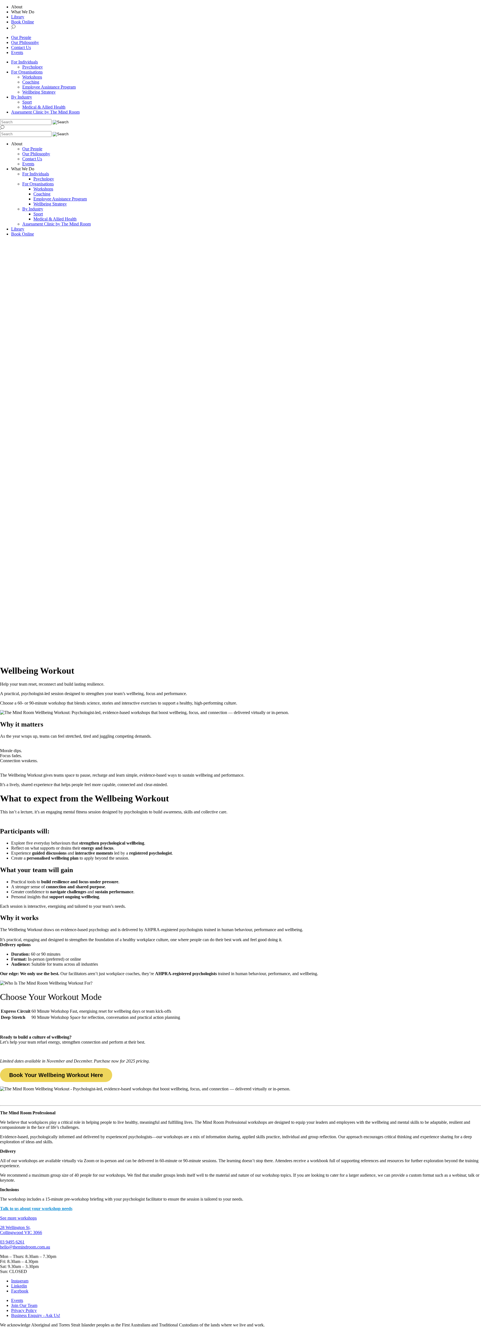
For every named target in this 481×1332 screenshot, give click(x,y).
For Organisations (27, 72)
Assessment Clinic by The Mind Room (45, 112)
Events (17, 52)
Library (17, 16)
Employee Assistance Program (49, 87)
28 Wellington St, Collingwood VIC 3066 (21, 1230)
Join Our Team (24, 1305)
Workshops (32, 77)
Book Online (22, 21)
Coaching (30, 82)
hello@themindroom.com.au (25, 1247)
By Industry (21, 97)
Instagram (19, 1281)
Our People (21, 37)
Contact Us (21, 47)
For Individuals (24, 62)
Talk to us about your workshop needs (36, 1208)
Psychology (32, 67)
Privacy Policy (24, 1310)
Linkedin (19, 1286)
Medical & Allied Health (43, 107)
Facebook (19, 1291)
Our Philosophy (25, 42)
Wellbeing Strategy (39, 92)
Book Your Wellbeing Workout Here (56, 1075)
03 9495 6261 (12, 1242)
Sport (27, 102)
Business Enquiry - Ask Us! (35, 1315)
